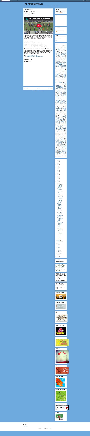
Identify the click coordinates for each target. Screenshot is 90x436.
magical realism (62, 107)
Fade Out (60, 82)
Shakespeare (60, 129)
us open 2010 (63, 146)
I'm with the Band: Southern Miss (60, 199)
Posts (58, 30)
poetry (63, 122)
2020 (58, 170)
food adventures (60, 92)
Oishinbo (63, 118)
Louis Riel (57, 106)
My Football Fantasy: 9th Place (59, 192)
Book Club (61, 64)
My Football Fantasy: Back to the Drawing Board (60, 229)
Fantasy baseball (60, 87)
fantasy (64, 86)
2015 (58, 177)
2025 (58, 163)
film (61, 90)
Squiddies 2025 (58, 38)
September (59, 241)
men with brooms (63, 111)
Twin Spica (61, 145)
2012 (58, 181)
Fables (57, 82)
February (59, 251)
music (42, 56)
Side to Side (58, 130)
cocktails (64, 71)
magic (56, 107)
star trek (64, 134)
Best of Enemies (63, 60)
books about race (58, 65)
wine (65, 154)
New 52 (64, 115)
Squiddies (58, 134)
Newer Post (26, 88)
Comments (59, 31)
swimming (60, 137)
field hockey (64, 89)
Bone (56, 64)
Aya (59, 56)
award (56, 56)
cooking (61, 75)
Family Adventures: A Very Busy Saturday (60, 223)
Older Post (50, 88)
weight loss (59, 151)
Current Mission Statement (60, 37)
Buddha (58, 66)
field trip (57, 90)
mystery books (61, 114)
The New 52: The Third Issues (60, 189)
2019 (58, 171)
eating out (62, 80)
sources (61, 132)
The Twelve (57, 141)
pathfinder (62, 121)
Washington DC (60, 150)
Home (38, 88)
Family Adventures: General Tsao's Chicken (60, 233)
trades (63, 144)
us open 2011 (59, 147)
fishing (61, 91)
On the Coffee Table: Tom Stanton (59, 213)
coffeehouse (63, 72)
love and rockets (62, 106)
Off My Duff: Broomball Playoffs (59, 207)
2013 (58, 180)
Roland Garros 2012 (59, 125)
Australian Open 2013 (62, 54)
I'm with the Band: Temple (60, 216)
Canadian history (59, 67)
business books (63, 66)
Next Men (58, 116)
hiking (63, 98)
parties (57, 121)
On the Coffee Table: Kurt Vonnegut (59, 201)
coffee (59, 72)
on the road (62, 119)
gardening (64, 94)
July (58, 244)
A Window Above (60, 49)
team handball (57, 139)
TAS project (62, 138)
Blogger (50, 428)
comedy (63, 73)
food (65, 91)
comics (57, 74)
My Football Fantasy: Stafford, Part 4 (60, 204)
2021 (58, 168)
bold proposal (62, 63)
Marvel (58, 109)
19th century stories (61, 46)
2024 (58, 164)
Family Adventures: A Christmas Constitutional (60, 195)
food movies (63, 93)
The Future (63, 140)
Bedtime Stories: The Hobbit (60, 210)
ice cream (63, 100)
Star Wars (60, 135)
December (59, 184)
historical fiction (57, 99)
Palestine (63, 120)
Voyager (57, 149)
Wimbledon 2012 (58, 153)
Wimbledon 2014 (60, 154)
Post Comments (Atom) (40, 90)
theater (61, 141)
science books (58, 128)
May (58, 247)
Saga (63, 127)
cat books (64, 67)
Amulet (59, 50)
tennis (62, 139)
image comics (63, 101)
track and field (59, 144)
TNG (61, 143)
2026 (58, 161)
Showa (65, 129)
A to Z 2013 (63, 48)
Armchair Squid (25, 426)
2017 (58, 174)
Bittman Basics (59, 62)
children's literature (59, 69)
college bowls (29, 56)
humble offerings (58, 100)
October (59, 240)
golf (57, 95)
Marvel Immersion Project (61, 110)
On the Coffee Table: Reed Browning (59, 186)
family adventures (61, 84)
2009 (58, 256)
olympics (57, 119)
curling (61, 76)
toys (65, 143)
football (57, 94)
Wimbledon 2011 (61, 152)
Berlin (58, 60)
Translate (63, 12)
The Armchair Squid (33, 4)
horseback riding (63, 99)
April (58, 248)
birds (57, 61)
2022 (58, 167)
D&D (57, 77)
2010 (58, 254)
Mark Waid (64, 108)
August (59, 243)
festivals (60, 89)
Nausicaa (60, 115)
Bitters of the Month (62, 61)
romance (60, 127)
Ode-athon (62, 117)
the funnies (57, 140)
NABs (56, 115)
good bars (60, 95)
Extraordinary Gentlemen (60, 81)
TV (56, 145)
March (59, 250)
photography (58, 122)
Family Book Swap (59, 86)
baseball (57, 58)
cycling (65, 76)
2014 (58, 178)
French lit (61, 94)
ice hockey (57, 101)
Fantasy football (33, 56)
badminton (63, 56)
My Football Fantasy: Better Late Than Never (60, 219)
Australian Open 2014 (60, 55)
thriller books (60, 142)
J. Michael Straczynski (60, 102)
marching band (38, 56)
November (59, 238)
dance (60, 77)
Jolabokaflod (61, 103)
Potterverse (57, 123)
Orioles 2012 (58, 120)
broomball (64, 65)
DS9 (62, 79)
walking (61, 149)
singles (63, 130)
